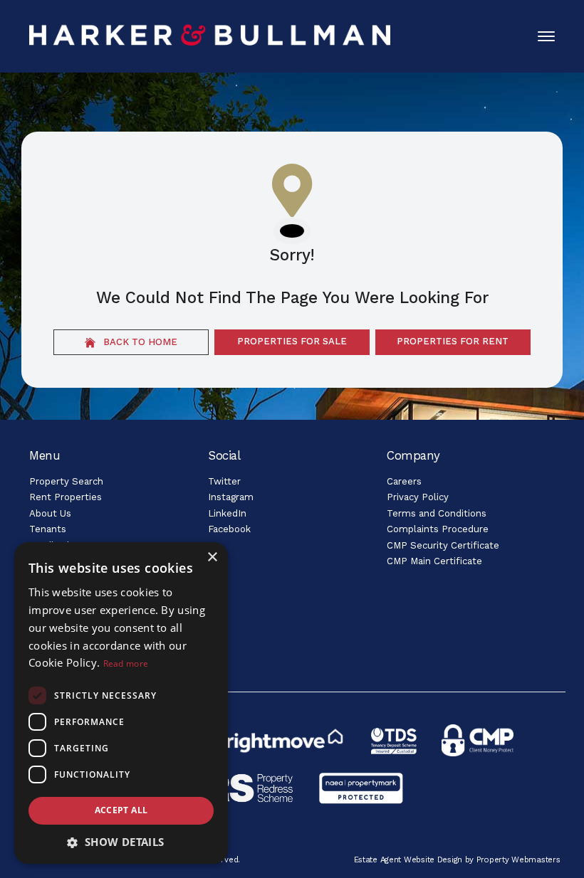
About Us (50, 513)
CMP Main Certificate (434, 561)
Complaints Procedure (438, 529)
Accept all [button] (121, 810)
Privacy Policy (418, 497)
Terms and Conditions (436, 513)
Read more (126, 663)
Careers (404, 481)
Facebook (229, 529)
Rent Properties (65, 497)
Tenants (47, 529)
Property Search (66, 481)
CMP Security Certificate (443, 545)
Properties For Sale (292, 341)
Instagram (231, 497)
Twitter (224, 481)
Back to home (138, 342)
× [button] (212, 557)
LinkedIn (227, 513)
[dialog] (121, 703)
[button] (121, 842)
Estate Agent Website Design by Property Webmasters (457, 859)
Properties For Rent (453, 341)
